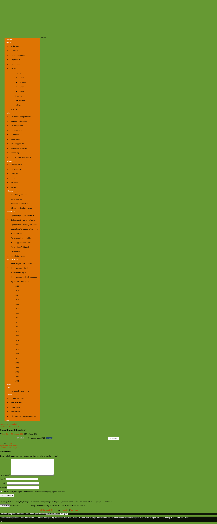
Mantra (65, 510)
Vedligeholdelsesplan (19, 148)
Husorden (14, 51)
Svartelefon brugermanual (21, 117)
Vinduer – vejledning (19, 121)
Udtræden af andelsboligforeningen (24, 229)
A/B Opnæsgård (46, 510)
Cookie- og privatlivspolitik (21, 157)
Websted (3, 487)
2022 (17, 304)
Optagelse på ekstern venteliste (23, 220)
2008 (17, 367)
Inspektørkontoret (18, 398)
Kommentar (5, 475)
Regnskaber (15, 60)
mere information (53, 514)
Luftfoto (18, 105)
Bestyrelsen (15, 407)
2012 (17, 349)
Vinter (22, 91)
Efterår (22, 87)
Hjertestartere (16, 130)
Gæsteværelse (16, 169)
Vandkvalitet (15, 139)
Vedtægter (15, 46)
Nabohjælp (15, 153)
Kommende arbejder (19, 272)
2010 (17, 358)
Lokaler (9, 161)
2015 (17, 336)
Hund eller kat (16, 233)
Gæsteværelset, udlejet (9, 426)
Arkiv (8, 387)
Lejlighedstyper (17, 199)
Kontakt (9, 395)
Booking (14, 178)
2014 (17, 340)
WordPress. (74, 510)
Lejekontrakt (15, 251)
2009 (17, 363)
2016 (17, 331)
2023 (17, 299)
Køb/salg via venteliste (19, 203)
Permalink (11, 443)
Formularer (10, 212)
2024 (17, 295)
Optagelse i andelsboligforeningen (24, 224)
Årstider (18, 73)
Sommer (23, 82)
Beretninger (15, 64)
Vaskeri (13, 187)
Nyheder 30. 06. (12, 260)
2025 (17, 290)
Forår (22, 78)
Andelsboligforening (19, 194)
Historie (14, 109)
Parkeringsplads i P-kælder (21, 238)
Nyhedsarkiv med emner (20, 281)
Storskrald (15, 135)
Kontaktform (15, 412)
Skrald (8, 384)
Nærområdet (20, 100)
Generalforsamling (18, 55)
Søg (7, 420)
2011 (17, 354)
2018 (17, 322)
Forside (9, 40)
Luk (1, 521)
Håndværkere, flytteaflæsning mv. (23, 416)
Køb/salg (9, 191)
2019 (17, 318)
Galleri (13, 69)
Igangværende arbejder (20, 268)
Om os (8, 42)
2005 (17, 381)
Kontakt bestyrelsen (18, 256)
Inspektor (5, 434)
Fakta (8, 113)
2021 (17, 309)
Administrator (16, 403)
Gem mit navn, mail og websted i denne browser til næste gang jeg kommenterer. (34, 492)
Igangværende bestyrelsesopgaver (24, 277)
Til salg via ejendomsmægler (22, 208)
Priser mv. (14, 174)
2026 (17, 286)
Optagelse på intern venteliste (22, 215)
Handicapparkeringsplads (21, 242)
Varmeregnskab (17, 126)
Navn (2, 479)
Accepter (64, 514)
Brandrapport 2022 (18, 144)
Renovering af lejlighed (20, 247)
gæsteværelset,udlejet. (9, 424)
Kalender (14, 183)
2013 (17, 345)
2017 (17, 327)
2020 (17, 313)
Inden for (19, 96)
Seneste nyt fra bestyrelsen (21, 263)
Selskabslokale (16, 165)
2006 (17, 376)
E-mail (3, 483)
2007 (17, 372)
